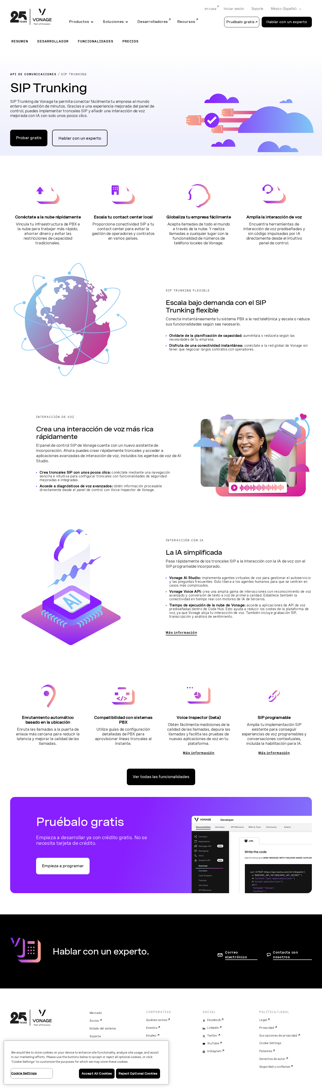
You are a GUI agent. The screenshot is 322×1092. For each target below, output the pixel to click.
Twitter (212, 1035)
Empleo (151, 1035)
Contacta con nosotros (285, 954)
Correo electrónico (236, 954)
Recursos (186, 22)
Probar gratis (28, 138)
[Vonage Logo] (31, 17)
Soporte (258, 9)
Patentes (265, 1051)
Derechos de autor (272, 1059)
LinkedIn (213, 1027)
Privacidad (266, 1027)
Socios (94, 1020)
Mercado (96, 1013)
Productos (79, 22)
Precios (130, 41)
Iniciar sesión (234, 9)
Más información (181, 632)
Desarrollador (53, 41)
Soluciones (113, 22)
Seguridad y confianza (274, 1066)
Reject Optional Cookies (138, 1073)
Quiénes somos (156, 1020)
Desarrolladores (152, 22)
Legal (263, 1020)
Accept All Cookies (97, 1073)
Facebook (214, 1020)
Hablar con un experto (286, 22)
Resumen (19, 41)
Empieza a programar (63, 866)
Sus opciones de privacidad (278, 1035)
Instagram (214, 1051)
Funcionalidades (95, 41)
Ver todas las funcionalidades (161, 777)
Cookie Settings (270, 1043)
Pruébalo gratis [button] (240, 22)
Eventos (151, 1027)
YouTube (213, 1043)
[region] (86, 1062)
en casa (210, 9)
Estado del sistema (103, 1028)
